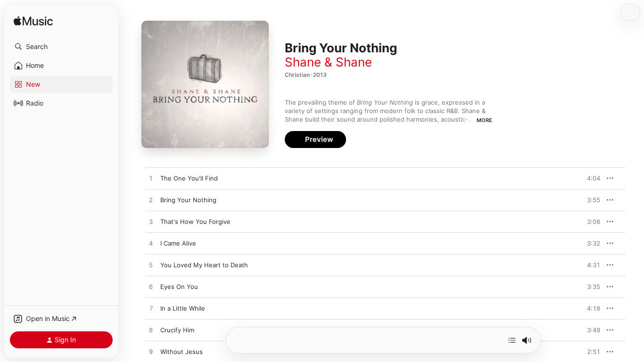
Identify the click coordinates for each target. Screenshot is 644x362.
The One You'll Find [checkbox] (189, 178)
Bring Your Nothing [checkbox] (188, 200)
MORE (484, 120)
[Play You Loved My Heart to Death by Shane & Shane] (150, 265)
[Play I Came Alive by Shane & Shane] (150, 243)
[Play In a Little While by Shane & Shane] (150, 308)
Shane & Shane (328, 62)
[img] (33, 21)
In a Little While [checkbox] (182, 308)
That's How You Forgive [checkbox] (195, 221)
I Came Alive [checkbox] (178, 243)
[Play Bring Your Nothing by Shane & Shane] (150, 200)
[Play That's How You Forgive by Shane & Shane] (150, 222)
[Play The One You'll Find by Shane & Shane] (150, 178)
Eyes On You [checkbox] (179, 286)
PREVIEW (589, 178)
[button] (61, 47)
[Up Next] (512, 340)
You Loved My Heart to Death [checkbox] (204, 265)
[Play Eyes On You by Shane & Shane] (150, 287)
